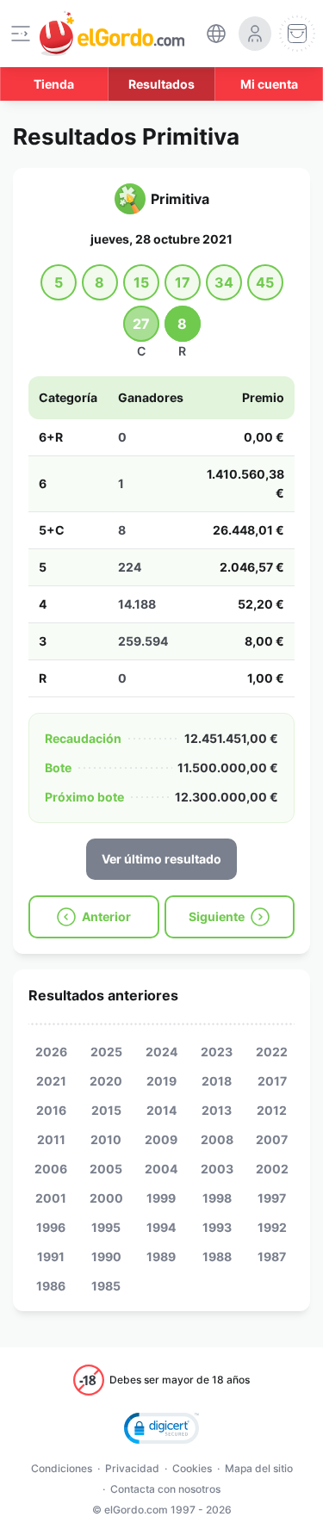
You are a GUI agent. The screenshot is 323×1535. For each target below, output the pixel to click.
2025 (106, 1051)
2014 (161, 1110)
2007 (272, 1139)
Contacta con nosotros (165, 1488)
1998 (217, 1198)
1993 (217, 1227)
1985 (106, 1285)
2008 (217, 1139)
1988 (217, 1256)
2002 (272, 1168)
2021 (51, 1081)
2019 (161, 1081)
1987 (272, 1256)
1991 (51, 1256)
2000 (106, 1198)
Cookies (192, 1468)
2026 (51, 1051)
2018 (217, 1081)
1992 (272, 1227)
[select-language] (216, 33)
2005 (106, 1168)
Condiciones (61, 1468)
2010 (105, 1139)
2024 (161, 1051)
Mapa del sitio (259, 1468)
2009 (161, 1139)
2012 (272, 1110)
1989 (161, 1256)
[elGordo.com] (112, 33)
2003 (217, 1168)
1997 (272, 1198)
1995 (106, 1227)
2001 (50, 1198)
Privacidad (132, 1468)
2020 (106, 1081)
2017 (272, 1081)
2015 (106, 1110)
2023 (217, 1051)
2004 (161, 1168)
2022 (272, 1051)
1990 (106, 1256)
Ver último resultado (161, 858)
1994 (161, 1227)
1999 (161, 1198)
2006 (50, 1168)
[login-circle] (255, 33)
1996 (50, 1227)
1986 (50, 1285)
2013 (217, 1110)
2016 (51, 1110)
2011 (51, 1139)
